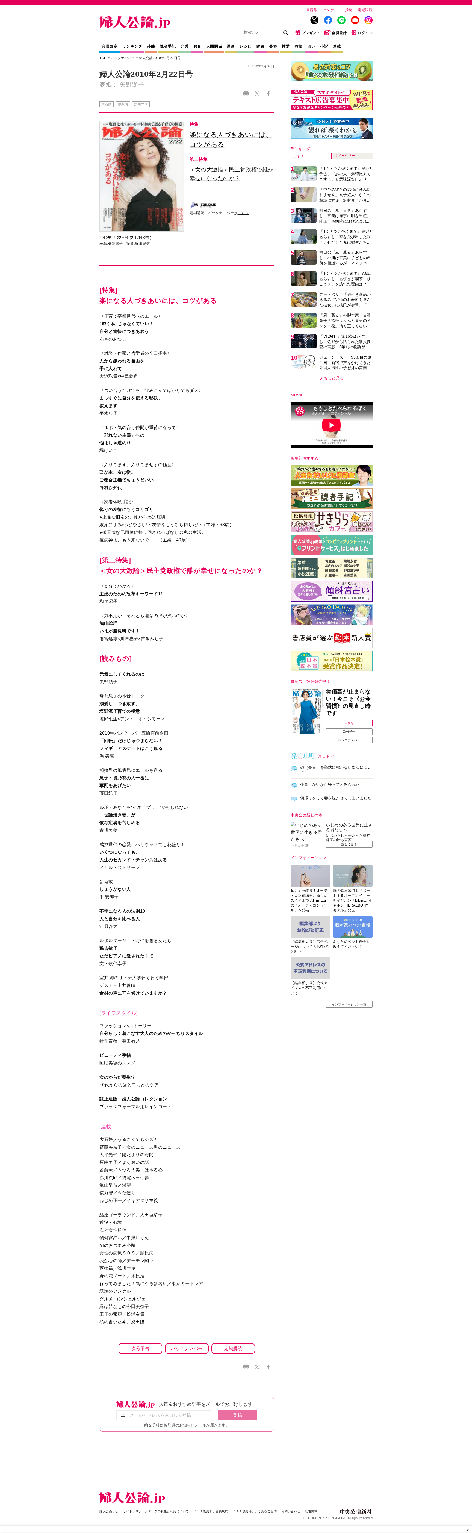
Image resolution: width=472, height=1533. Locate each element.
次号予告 (140, 1348)
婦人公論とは (108, 1511)
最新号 (311, 10)
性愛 (286, 46)
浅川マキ (141, 104)
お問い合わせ (290, 1511)
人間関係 (214, 46)
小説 (324, 46)
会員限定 (109, 46)
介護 (184, 46)
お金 (197, 46)
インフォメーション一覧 (349, 1004)
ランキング (132, 46)
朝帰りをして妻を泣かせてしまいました (335, 798)
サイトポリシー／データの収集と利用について (156, 1511)
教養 (299, 46)
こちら (243, 213)
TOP (103, 58)
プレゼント (311, 33)
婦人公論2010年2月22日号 (160, 58)
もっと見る (334, 378)
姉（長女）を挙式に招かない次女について (335, 770)
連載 (337, 46)
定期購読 (365, 10)
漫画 (231, 46)
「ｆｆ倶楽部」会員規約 (211, 1511)
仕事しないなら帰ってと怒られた (330, 784)
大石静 (106, 104)
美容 (273, 46)
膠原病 (123, 104)
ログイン (365, 33)
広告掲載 (311, 1511)
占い (311, 46)
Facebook (268, 94)
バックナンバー (123, 58)
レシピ (246, 46)
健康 (260, 46)
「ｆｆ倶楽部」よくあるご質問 (255, 1511)
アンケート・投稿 (337, 10)
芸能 (151, 46)
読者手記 (168, 46)
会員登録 (339, 33)
